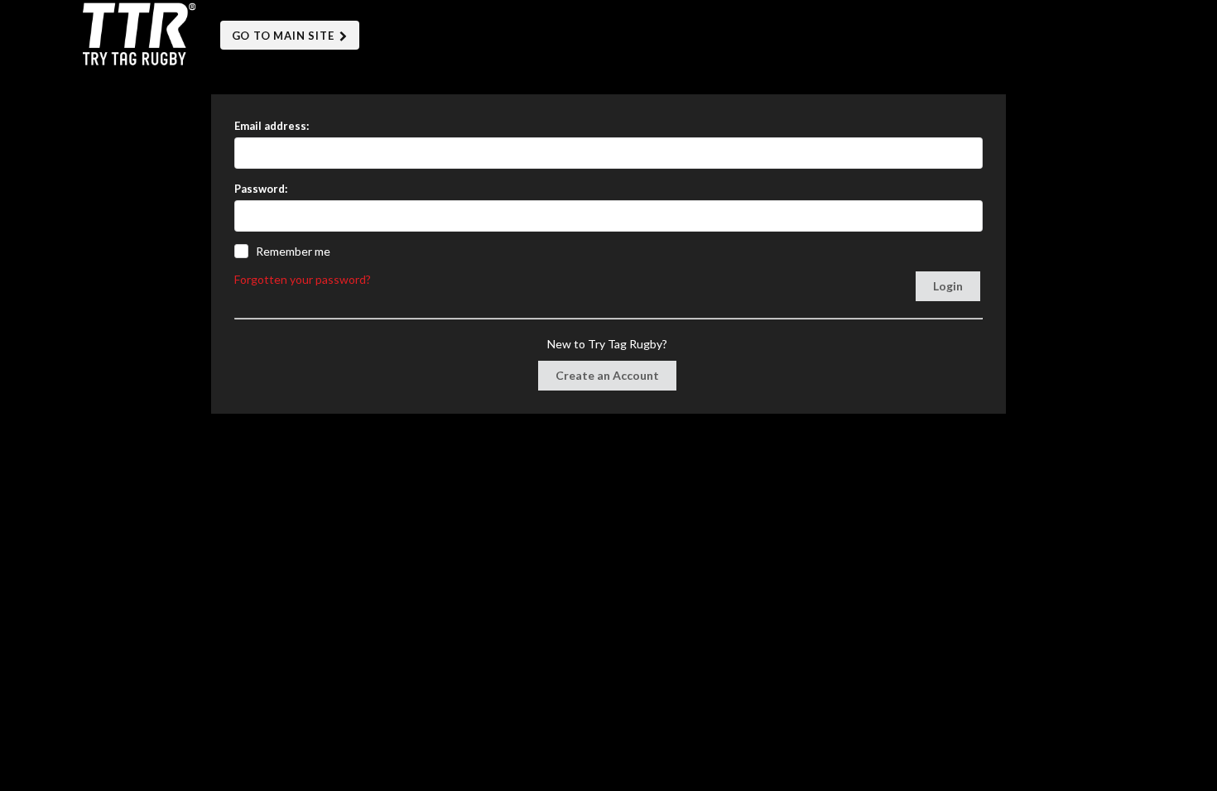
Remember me (293, 251)
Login (948, 286)
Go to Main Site (285, 35)
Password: (260, 188)
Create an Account (607, 375)
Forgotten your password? (302, 279)
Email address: (271, 125)
